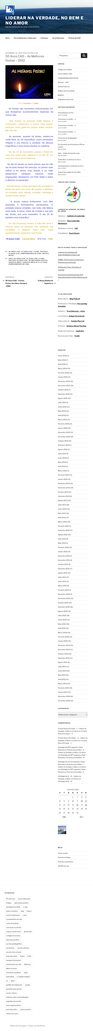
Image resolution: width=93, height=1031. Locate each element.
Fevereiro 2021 (63, 590)
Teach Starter (74, 233)
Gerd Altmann (27, 103)
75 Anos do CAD (74, 38)
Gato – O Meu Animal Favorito (69, 153)
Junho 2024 (62, 458)
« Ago (64, 817)
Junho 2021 (62, 581)
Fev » (81, 817)
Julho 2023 (62, 505)
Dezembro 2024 (64, 432)
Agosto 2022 (62, 535)
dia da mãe (28, 931)
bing (22, 911)
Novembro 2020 (64, 598)
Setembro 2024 (64, 445)
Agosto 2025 (62, 398)
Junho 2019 (62, 671)
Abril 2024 (62, 466)
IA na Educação (58, 38)
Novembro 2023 (64, 488)
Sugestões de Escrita (65, 99)
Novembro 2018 (64, 701)
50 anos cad (19, 258)
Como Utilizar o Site (65, 74)
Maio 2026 (62, 360)
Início (7, 38)
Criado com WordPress (36, 1026)
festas (22, 956)
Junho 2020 (62, 620)
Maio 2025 (62, 411)
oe (7, 981)
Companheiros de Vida (31, 253)
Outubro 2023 (63, 492)
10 (82, 801)
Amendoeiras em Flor (65, 113)
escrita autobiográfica (14, 944)
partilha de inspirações (14, 985)
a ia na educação (24, 899)
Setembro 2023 (64, 496)
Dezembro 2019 (64, 645)
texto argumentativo (13, 1005)
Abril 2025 (62, 415)
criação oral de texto (13, 931)
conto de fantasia (12, 923)
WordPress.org (63, 866)
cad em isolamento (13, 915)
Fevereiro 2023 (63, 526)
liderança (27, 964)
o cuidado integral (23, 977)
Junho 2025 (62, 407)
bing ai (29, 911)
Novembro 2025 (64, 385)
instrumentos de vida (13, 964)
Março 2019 (62, 684)
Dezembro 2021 (64, 556)
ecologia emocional (13, 936)
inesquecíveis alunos (13, 960)
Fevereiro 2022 (63, 547)
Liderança (44, 38)
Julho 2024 (62, 454)
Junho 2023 (62, 509)
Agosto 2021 (62, 573)
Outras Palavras (64, 86)
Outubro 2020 (63, 603)
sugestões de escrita (13, 1001)
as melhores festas (38, 260)
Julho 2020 (62, 615)
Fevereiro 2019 (63, 688)
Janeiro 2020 (63, 641)
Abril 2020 (62, 628)
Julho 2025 (62, 402)
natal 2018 (10, 977)
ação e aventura (12, 911)
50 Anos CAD (14, 251)
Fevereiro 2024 (63, 475)
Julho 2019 (62, 667)
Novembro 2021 (64, 560)
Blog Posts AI (75, 299)
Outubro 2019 (63, 654)
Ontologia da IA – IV (65, 781)
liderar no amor (11, 968)
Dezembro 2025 (64, 381)
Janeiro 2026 (62, 377)
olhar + (13, 981)
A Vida (36, 251)
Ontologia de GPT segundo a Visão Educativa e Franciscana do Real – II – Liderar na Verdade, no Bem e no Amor (72, 749)
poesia (27, 985)
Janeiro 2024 (62, 479)
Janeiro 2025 (62, 428)
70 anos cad (10, 899)
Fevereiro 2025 (63, 424)
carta (25, 915)
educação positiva (12, 940)
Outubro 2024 (63, 441)
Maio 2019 (62, 675)
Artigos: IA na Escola (76, 316)
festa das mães (11, 956)
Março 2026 (62, 368)
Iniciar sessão (63, 853)
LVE (76, 228)
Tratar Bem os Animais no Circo (69, 159)
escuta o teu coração (13, 952)
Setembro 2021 (63, 569)
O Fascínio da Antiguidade (67, 138)
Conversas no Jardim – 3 (67, 119)
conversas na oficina (13, 927)
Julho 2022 (62, 539)
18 (86, 805)
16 (77, 805)
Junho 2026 (62, 356)
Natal (11, 255)
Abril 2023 (62, 517)
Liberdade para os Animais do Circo (70, 166)
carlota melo (15, 262)
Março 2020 (62, 632)
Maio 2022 (62, 543)
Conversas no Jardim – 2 (67, 125)
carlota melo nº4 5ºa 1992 (35, 262)
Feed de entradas (64, 857)
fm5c (30, 956)
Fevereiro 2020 (63, 637)
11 (86, 801)
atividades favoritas (13, 907)
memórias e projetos (13, 972)
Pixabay (36, 103)
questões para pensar (14, 989)
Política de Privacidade (66, 91)
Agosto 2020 (63, 611)
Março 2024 (62, 471)
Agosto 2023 (62, 500)
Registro (61, 95)
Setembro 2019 (63, 658)
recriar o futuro (11, 993)
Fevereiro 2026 (63, 373)
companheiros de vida (19, 264)
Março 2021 (62, 586)
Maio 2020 (62, 624)
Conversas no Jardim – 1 (67, 132)
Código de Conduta (65, 70)
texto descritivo (11, 1009)
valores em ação (12, 1013)
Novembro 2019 (64, 649)
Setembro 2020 (64, 607)
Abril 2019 (61, 679)
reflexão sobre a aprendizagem (17, 997)
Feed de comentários (65, 862)
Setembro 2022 (63, 530)
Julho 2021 (62, 577)
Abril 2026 (62, 364)
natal (25, 972)
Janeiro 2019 (62, 692)
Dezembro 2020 (64, 594)
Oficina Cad (32, 53)
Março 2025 (62, 420)
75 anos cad (32, 258)
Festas (45, 253)
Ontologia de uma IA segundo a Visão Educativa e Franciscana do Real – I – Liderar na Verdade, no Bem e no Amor (72, 764)
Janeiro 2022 (62, 552)
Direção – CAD (63, 82)
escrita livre (10, 948)
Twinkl (77, 336)
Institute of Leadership (76, 216)
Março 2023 (62, 522)
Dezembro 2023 (64, 483)
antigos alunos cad (18, 260)
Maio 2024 (62, 462)
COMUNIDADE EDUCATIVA (68, 78)
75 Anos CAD (26, 251)
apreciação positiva (21, 903)
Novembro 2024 (64, 437)
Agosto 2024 (62, 449)
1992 (11, 258)
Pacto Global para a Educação (25, 38)
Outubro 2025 (63, 390)
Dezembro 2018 (64, 696)
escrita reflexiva (23, 948)
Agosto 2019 (62, 662)
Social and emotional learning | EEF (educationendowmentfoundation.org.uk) (72, 277)
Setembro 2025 (64, 394)
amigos (8, 903)
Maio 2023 (62, 513)
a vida (41, 258)
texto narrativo (25, 1009)
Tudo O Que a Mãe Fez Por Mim (69, 172)
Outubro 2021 (63, 564)
